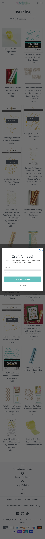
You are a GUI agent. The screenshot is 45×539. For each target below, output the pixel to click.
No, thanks (22, 285)
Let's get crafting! (22, 279)
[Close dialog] (40, 250)
